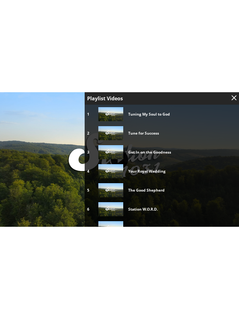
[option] (162, 114)
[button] (119, 159)
